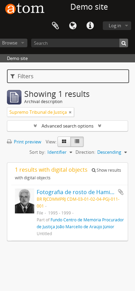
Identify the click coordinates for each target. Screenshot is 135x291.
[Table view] (77, 142)
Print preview (27, 142)
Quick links (90, 25)
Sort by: (37, 152)
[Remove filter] (70, 112)
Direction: (85, 152)
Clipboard (55, 25)
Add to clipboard (120, 192)
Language (72, 25)
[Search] (123, 43)
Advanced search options (67, 126)
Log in (115, 25)
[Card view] (64, 142)
